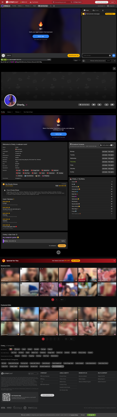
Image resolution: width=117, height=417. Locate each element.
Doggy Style (36, 170)
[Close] (114, 260)
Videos (20, 6)
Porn (19, 173)
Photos (28, 6)
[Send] (113, 55)
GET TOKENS (75, 260)
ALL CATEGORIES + (58, 366)
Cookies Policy (63, 384)
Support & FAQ (101, 376)
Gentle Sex (46, 170)
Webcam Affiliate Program (85, 381)
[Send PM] (112, 104)
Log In (112, 2)
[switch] (112, 145)
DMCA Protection (102, 381)
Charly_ (3, 345)
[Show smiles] (110, 55)
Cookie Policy (74, 415)
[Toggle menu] (2, 2)
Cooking (61, 173)
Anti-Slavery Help (64, 390)
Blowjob (27, 170)
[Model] (114, 68)
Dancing (20, 175)
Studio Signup (82, 379)
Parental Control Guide (65, 387)
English (32, 373)
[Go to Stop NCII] (32, 408)
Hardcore (56, 170)
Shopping (46, 175)
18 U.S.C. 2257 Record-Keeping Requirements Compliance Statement (100, 407)
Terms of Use (63, 379)
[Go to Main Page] (12, 2)
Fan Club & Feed (28, 112)
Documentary (30, 175)
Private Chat (109, 13)
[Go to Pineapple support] (25, 407)
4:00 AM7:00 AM (107, 151)
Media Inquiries (45, 384)
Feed (34, 6)
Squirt (35, 173)
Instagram (17, 178)
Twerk (42, 173)
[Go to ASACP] (9, 408)
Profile (14, 6)
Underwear (51, 173)
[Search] (71, 2)
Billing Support (101, 379)
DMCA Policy (63, 381)
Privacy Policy (63, 376)
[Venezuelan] (11, 349)
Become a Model (83, 376)
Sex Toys (27, 173)
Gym (39, 175)
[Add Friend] (106, 104)
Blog (43, 379)
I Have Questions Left (47, 395)
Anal (19, 170)
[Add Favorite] (3, 55)
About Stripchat (45, 376)
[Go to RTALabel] (3, 408)
